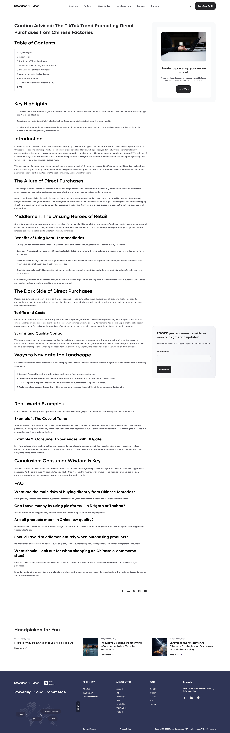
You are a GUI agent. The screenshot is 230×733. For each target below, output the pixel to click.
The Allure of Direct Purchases (33, 61)
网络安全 (119, 712)
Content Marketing (90, 696)
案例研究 (153, 689)
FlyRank (153, 704)
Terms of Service (89, 729)
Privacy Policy (125, 729)
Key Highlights (25, 52)
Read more (19, 648)
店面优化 (119, 689)
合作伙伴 (153, 693)
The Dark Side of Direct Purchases (34, 69)
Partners (155, 6)
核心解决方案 (88, 693)
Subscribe (164, 369)
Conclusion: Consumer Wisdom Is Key (36, 82)
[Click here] (189, 6)
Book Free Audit (205, 6)
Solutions (73, 6)
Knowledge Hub (123, 6)
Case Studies (104, 6)
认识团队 (153, 696)
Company (141, 6)
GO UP (78, 707)
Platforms (87, 6)
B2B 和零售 (120, 704)
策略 (118, 700)
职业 (151, 700)
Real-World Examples (28, 78)
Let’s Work (184, 89)
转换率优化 (120, 696)
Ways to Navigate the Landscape (34, 74)
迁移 (118, 693)
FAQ (21, 87)
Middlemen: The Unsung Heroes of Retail (37, 65)
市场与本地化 (121, 708)
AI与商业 (86, 689)
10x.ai (204, 729)
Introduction (24, 56)
